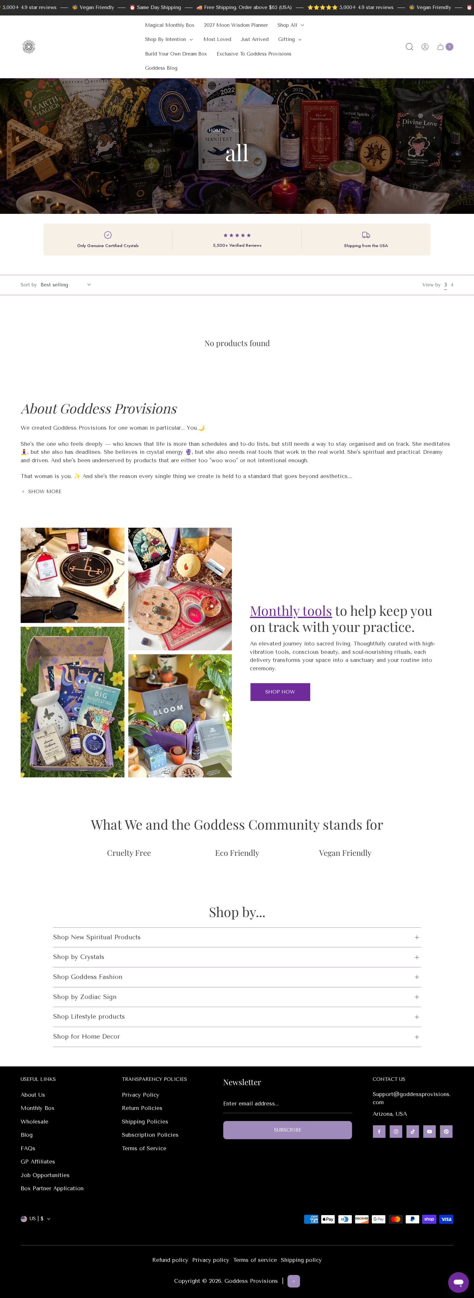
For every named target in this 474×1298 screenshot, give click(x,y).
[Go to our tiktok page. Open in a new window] (412, 1131)
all (236, 130)
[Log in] (425, 47)
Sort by (29, 285)
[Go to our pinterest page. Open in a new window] (446, 1131)
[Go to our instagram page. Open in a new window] (396, 1131)
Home (216, 130)
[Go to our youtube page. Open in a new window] (429, 1131)
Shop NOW (280, 692)
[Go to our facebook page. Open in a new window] (379, 1131)
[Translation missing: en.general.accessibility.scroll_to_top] (293, 1281)
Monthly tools (291, 610)
